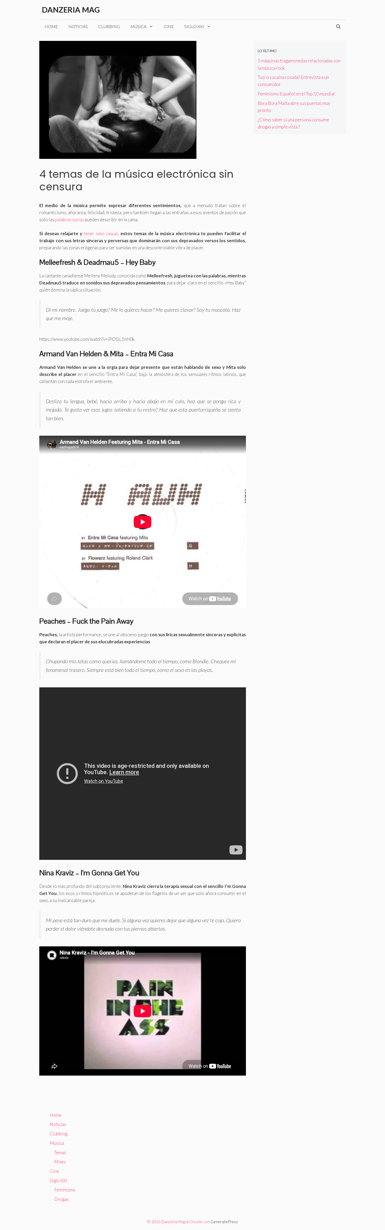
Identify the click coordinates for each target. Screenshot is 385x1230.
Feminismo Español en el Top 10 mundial (296, 93)
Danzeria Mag (71, 9)
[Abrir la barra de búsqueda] (338, 26)
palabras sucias (69, 219)
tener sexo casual (101, 233)
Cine (169, 26)
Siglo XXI (194, 26)
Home (51, 26)
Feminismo (64, 1190)
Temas (60, 1152)
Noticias (78, 26)
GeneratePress (224, 1221)
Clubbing (109, 26)
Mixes (60, 1161)
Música (138, 26)
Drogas (61, 1199)
